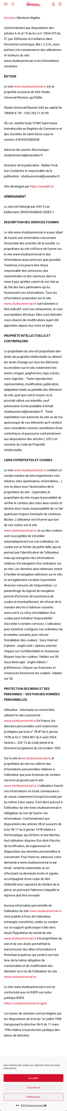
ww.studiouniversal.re (35, 758)
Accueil (9, 18)
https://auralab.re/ (42, 186)
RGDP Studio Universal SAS (33, 1105)
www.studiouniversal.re (30, 86)
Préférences (33, 1096)
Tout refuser (33, 1087)
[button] (6, 4)
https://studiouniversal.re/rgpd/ (25, 1003)
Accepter (34, 1078)
